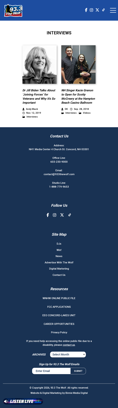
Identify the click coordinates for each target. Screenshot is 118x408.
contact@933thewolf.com (59, 174)
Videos (86, 113)
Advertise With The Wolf (59, 262)
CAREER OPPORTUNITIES (59, 323)
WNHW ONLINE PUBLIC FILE (59, 298)
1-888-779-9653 (59, 186)
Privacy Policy (59, 332)
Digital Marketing (59, 268)
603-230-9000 (59, 161)
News (59, 256)
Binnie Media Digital (76, 393)
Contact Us (59, 274)
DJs (59, 243)
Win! (59, 250)
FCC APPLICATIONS (59, 306)
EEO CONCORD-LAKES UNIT (59, 315)
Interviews (32, 117)
